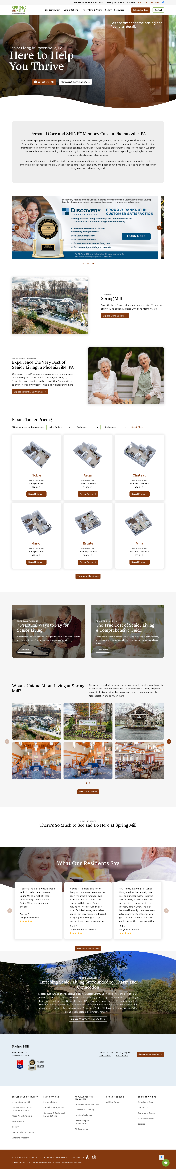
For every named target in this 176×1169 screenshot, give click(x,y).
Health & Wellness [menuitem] (83, 1115)
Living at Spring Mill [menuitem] (21, 1102)
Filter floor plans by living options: (28, 427)
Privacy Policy (61, 1157)
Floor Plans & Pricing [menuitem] (22, 1116)
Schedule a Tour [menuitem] (145, 1102)
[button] (17, 227)
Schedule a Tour (140, 10)
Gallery (108, 10)
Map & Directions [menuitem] (146, 1118)
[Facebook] (161, 1157)
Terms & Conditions (76, 1157)
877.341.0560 (49, 1157)
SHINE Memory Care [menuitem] (53, 1107)
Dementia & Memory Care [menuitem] (87, 1104)
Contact (158, 10)
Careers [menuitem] (141, 1124)
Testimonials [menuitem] (18, 1121)
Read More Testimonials (88, 948)
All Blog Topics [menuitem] (113, 1102)
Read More (24, 650)
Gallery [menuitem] (15, 1127)
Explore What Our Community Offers (88, 1019)
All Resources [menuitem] (81, 1129)
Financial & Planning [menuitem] (84, 1110)
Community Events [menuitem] (146, 1113)
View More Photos (88, 792)
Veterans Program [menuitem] (20, 1138)
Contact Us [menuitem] (143, 1107)
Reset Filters (137, 427)
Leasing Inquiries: (120, 2)
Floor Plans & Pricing (92, 10)
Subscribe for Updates (148, 2)
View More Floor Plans (88, 576)
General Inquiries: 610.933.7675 (88, 2)
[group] (88, 227)
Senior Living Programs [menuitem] (23, 1132)
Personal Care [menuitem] (50, 1102)
